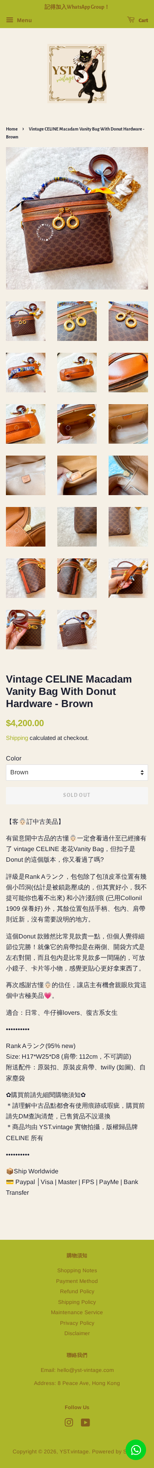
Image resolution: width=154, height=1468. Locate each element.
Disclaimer (77, 1333)
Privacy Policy (77, 1323)
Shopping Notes (77, 1270)
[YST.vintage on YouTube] (85, 1424)
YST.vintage (74, 1452)
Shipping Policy (77, 1302)
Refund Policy (77, 1291)
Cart (143, 20)
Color (13, 758)
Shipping (17, 737)
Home (12, 129)
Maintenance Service (77, 1312)
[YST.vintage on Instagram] (68, 1424)
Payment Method (77, 1281)
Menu (23, 20)
